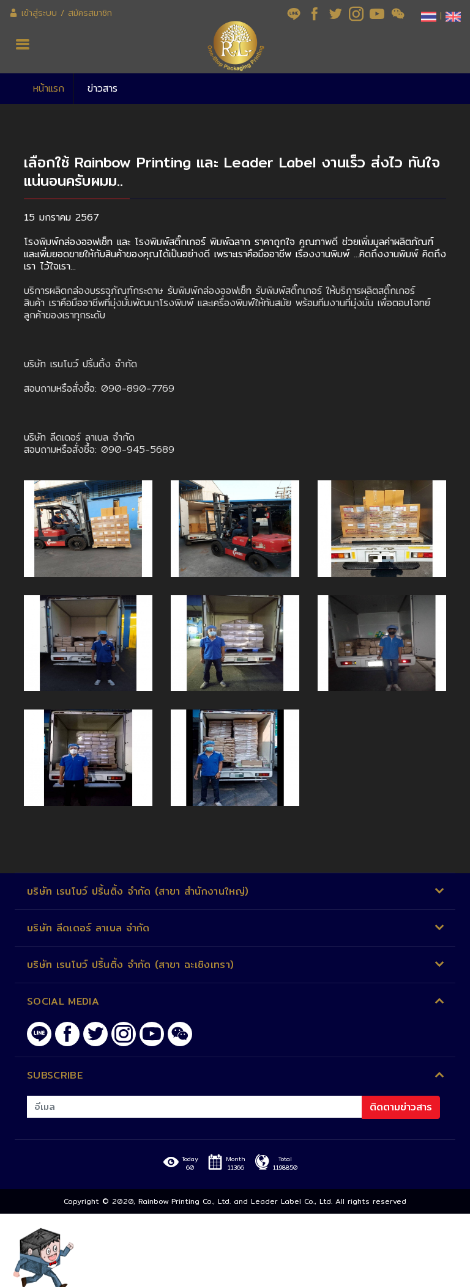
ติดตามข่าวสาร (401, 1107)
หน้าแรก (48, 88)
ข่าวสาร (103, 88)
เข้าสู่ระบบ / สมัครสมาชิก (65, 13)
